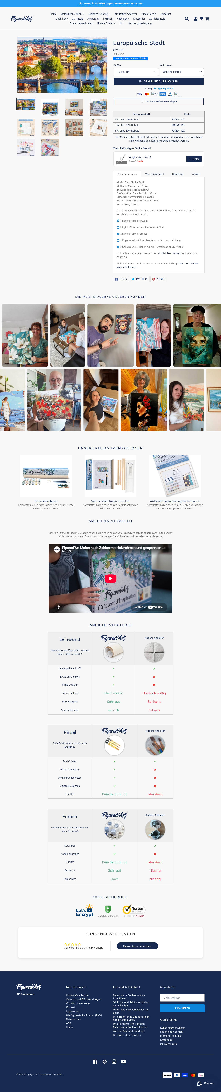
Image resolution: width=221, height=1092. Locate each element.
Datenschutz (73, 1019)
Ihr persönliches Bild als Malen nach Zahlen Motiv (131, 1018)
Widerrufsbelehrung (78, 1003)
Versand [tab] (196, 174)
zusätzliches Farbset (169, 253)
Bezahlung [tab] (177, 174)
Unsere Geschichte (77, 995)
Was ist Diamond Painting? (129, 1031)
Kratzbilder (167, 1039)
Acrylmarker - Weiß (140, 157)
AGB (68, 1023)
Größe (117, 65)
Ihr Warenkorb (168, 1043)
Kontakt (70, 1007)
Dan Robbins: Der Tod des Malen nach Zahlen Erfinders (130, 1025)
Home (69, 1027)
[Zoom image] (62, 65)
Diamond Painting (170, 1035)
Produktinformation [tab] (127, 174)
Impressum (72, 1011)
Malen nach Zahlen (171, 1031)
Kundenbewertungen (172, 1027)
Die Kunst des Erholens (127, 1035)
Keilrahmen (166, 65)
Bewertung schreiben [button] (137, 946)
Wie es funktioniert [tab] (154, 174)
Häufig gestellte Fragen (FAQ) (84, 1015)
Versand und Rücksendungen (83, 999)
